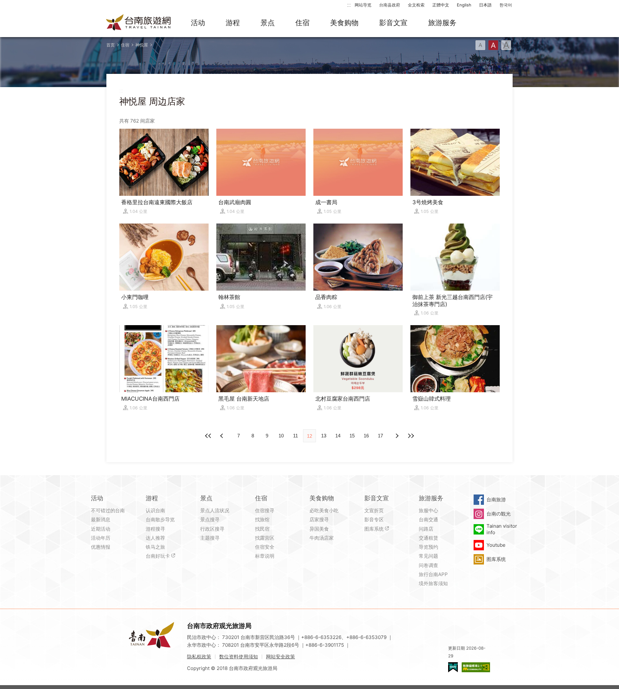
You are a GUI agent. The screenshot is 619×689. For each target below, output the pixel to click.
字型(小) (480, 45)
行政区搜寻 (212, 529)
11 (295, 435)
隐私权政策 (199, 657)
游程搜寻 (155, 529)
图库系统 (374, 529)
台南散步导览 (160, 519)
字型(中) (493, 45)
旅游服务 (442, 22)
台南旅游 (496, 499)
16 (366, 435)
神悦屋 (141, 44)
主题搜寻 (210, 538)
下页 (222, 435)
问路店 (426, 529)
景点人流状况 (214, 510)
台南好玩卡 (158, 556)
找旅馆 (262, 519)
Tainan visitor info (501, 529)
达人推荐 (155, 538)
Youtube (496, 545)
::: (349, 4)
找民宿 (262, 529)
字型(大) (506, 45)
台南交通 (428, 519)
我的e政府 (453, 667)
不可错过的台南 (108, 510)
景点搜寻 (210, 519)
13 (323, 435)
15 (352, 435)
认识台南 (155, 510)
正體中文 (440, 4)
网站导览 (363, 4)
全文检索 (416, 4)
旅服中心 (428, 510)
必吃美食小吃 (324, 510)
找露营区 (264, 538)
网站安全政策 (280, 657)
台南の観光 (498, 514)
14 (337, 435)
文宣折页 (374, 510)
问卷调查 (428, 565)
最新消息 (100, 519)
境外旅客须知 (433, 583)
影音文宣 (393, 22)
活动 (198, 22)
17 (380, 435)
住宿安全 (264, 547)
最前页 (208, 435)
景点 (267, 22)
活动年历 (100, 538)
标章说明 (264, 556)
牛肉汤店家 (322, 538)
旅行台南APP (433, 574)
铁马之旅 (155, 547)
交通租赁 (428, 538)
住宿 (302, 22)
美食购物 (344, 22)
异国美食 (319, 529)
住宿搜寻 (264, 510)
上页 (396, 435)
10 (281, 435)
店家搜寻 (319, 519)
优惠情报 (100, 547)
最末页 (410, 435)
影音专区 (374, 519)
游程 (233, 22)
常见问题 (428, 556)
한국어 (505, 4)
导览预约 (428, 547)
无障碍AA (476, 667)
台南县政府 (389, 4)
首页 (110, 44)
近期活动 (100, 529)
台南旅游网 (138, 23)
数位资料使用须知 (238, 657)
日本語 (485, 4)
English (464, 4)
